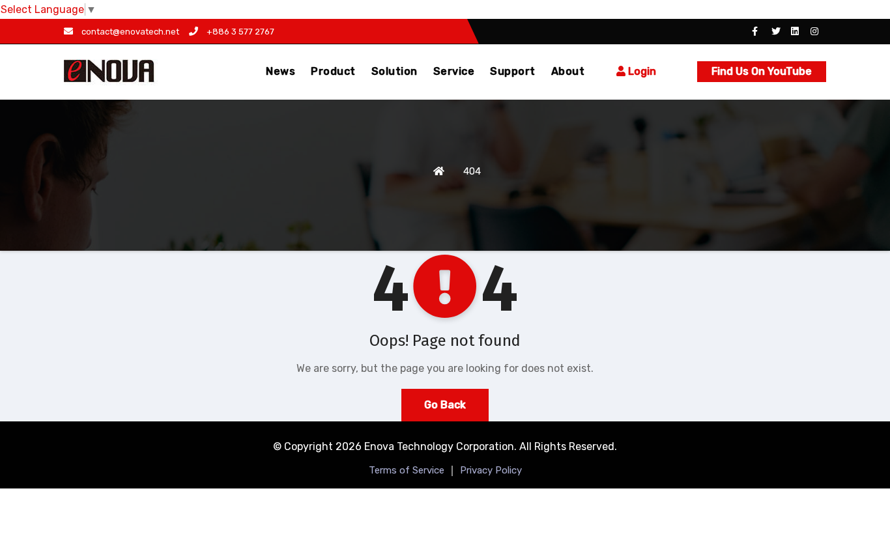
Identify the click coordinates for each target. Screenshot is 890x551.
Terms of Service (406, 470)
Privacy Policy (491, 470)
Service (454, 71)
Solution (394, 71)
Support (513, 71)
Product (333, 71)
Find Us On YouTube (761, 71)
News (280, 71)
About (568, 71)
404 (472, 171)
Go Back (445, 405)
